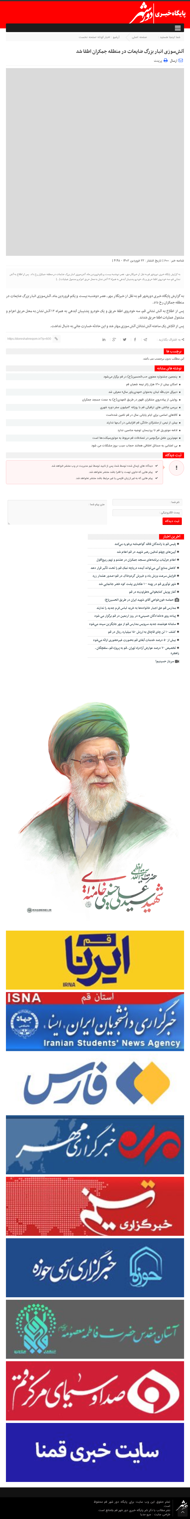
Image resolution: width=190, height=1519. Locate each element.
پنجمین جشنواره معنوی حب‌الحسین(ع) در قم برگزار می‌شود (140, 376)
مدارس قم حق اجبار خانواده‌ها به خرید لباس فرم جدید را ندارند (136, 608)
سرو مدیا (146, 1514)
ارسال (173, 61)
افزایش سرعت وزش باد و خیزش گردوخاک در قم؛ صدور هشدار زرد (134, 576)
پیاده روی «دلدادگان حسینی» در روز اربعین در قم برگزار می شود (135, 616)
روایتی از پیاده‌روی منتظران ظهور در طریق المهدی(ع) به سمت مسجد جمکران (130, 399)
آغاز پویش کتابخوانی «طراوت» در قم (152, 592)
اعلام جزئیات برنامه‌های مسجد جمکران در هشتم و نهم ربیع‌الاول (136, 560)
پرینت (159, 60)
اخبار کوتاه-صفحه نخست (94, 37)
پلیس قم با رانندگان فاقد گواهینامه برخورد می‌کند (145, 544)
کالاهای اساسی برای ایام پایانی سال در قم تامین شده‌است (142, 415)
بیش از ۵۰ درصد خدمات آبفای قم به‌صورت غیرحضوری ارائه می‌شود (134, 640)
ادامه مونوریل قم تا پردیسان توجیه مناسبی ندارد (148, 430)
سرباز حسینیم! (164, 661)
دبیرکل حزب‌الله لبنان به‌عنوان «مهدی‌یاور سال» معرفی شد (143, 392)
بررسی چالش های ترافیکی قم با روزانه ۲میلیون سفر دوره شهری (139, 407)
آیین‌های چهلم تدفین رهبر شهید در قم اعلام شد (146, 552)
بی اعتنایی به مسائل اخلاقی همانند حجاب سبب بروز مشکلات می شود (134, 445)
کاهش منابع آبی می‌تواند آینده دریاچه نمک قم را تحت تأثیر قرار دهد (133, 568)
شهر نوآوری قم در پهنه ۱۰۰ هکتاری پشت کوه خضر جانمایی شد (137, 584)
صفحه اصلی (139, 37)
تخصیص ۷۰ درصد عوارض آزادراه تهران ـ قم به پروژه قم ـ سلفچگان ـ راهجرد (137, 650)
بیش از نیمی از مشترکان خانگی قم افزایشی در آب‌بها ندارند (142, 422)
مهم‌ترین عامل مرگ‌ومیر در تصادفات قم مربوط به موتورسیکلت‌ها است (135, 438)
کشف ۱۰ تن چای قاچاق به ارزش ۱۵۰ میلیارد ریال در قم (142, 632)
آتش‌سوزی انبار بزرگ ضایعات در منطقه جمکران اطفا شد (130, 51)
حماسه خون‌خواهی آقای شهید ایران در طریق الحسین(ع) (139, 600)
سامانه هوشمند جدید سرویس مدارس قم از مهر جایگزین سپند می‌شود (132, 624)
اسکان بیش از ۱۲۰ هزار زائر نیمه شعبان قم (152, 384)
